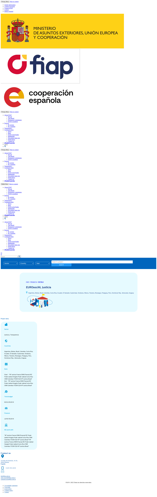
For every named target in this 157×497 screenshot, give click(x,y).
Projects (6, 123)
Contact (6, 10)
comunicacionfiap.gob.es (8, 479)
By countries (11, 126)
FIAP (27, 282)
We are (10, 116)
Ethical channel (8, 11)
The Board (11, 118)
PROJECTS (33, 282)
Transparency (8, 128)
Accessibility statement (10, 485)
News (9, 131)
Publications (11, 139)
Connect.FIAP (8, 8)
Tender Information (9, 5)
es (1, 254)
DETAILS (41, 282)
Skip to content (14, 1)
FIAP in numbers (13, 121)
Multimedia (11, 136)
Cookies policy (8, 490)
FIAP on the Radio (13, 135)
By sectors (11, 125)
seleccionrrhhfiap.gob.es (8, 478)
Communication (9, 130)
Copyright (7, 487)
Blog (9, 133)
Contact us (11, 141)
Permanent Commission (15, 120)
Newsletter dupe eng (14, 138)
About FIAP (8, 115)
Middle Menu (4, 184)
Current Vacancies (9, 6)
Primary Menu (5, 1)
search (61, 265)
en (1, 253)
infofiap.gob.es (5, 476)
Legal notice (7, 489)
